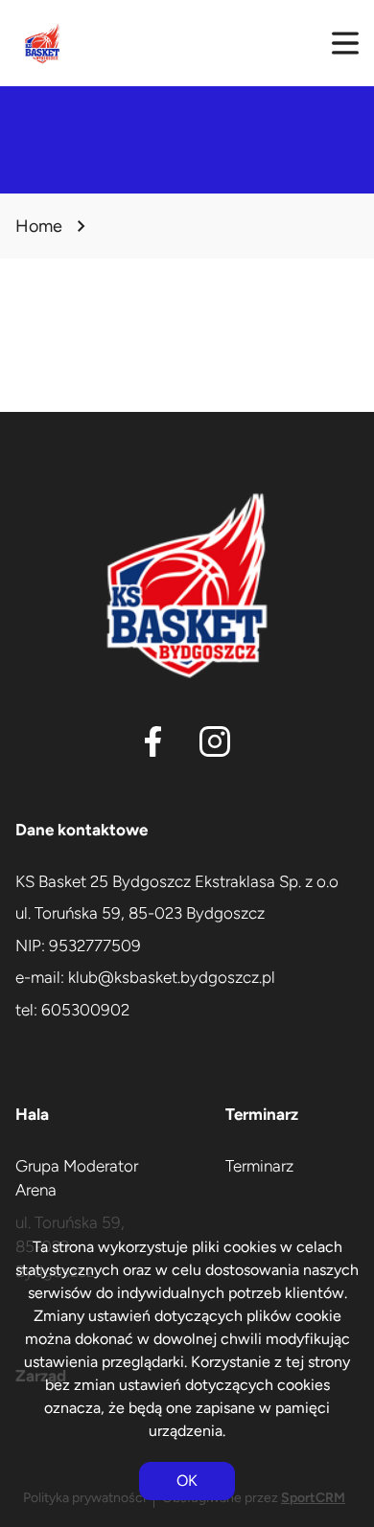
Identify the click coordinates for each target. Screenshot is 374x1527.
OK (187, 1480)
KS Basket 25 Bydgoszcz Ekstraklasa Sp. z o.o (177, 881)
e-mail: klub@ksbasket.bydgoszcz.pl (145, 977)
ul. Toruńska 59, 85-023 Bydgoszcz (140, 913)
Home (38, 226)
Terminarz (259, 1165)
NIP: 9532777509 (78, 945)
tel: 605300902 (72, 1009)
